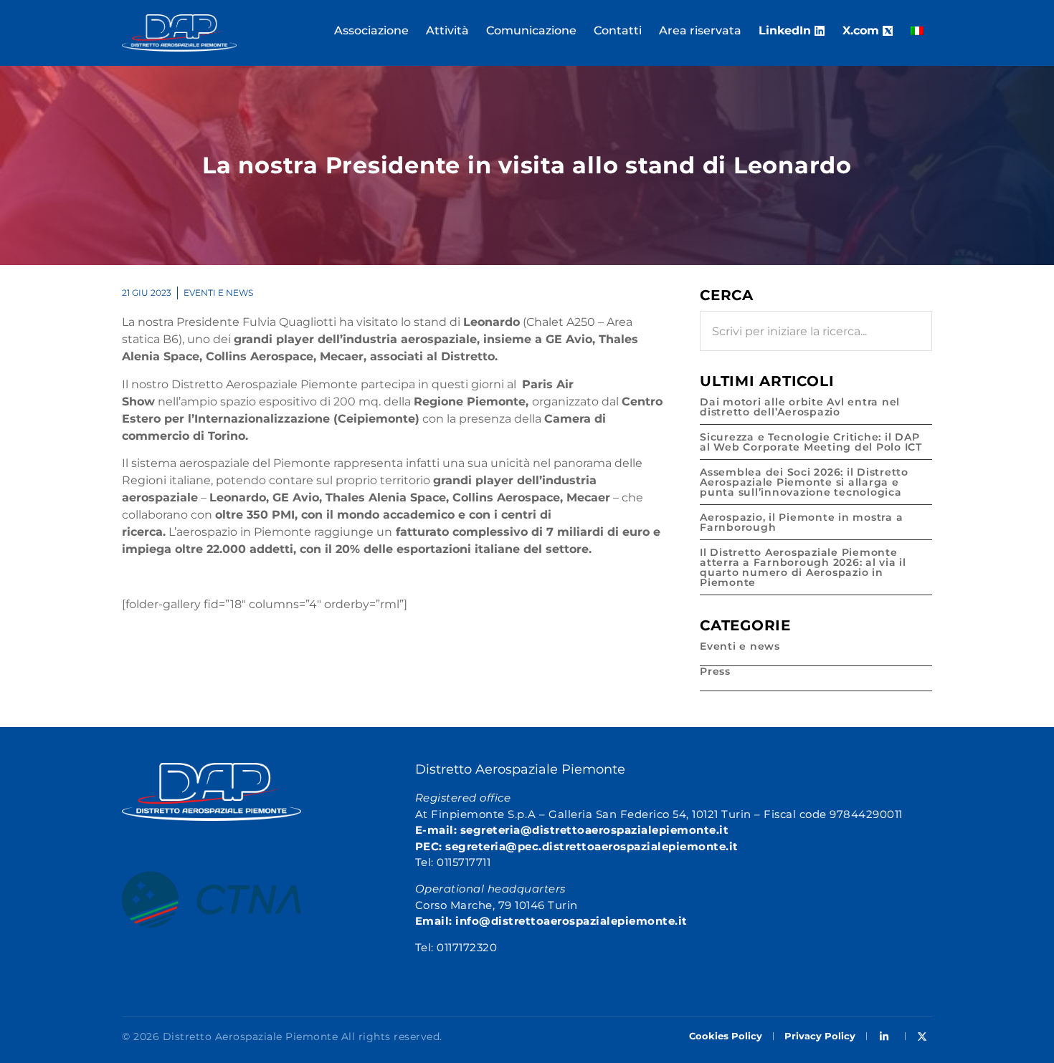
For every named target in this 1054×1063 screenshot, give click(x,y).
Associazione (371, 30)
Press (715, 671)
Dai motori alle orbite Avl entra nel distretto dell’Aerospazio (800, 406)
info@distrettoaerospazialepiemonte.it (571, 921)
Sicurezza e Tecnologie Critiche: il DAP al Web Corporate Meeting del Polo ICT (811, 442)
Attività (447, 30)
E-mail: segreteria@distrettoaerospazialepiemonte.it (572, 830)
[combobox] (816, 331)
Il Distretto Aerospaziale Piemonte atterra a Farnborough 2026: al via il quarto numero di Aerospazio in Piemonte (803, 567)
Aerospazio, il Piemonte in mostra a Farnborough (801, 522)
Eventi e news (218, 292)
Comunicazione (531, 30)
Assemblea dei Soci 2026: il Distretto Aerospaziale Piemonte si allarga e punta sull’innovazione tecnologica (804, 482)
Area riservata (700, 30)
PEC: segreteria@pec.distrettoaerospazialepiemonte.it (577, 846)
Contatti (618, 30)
